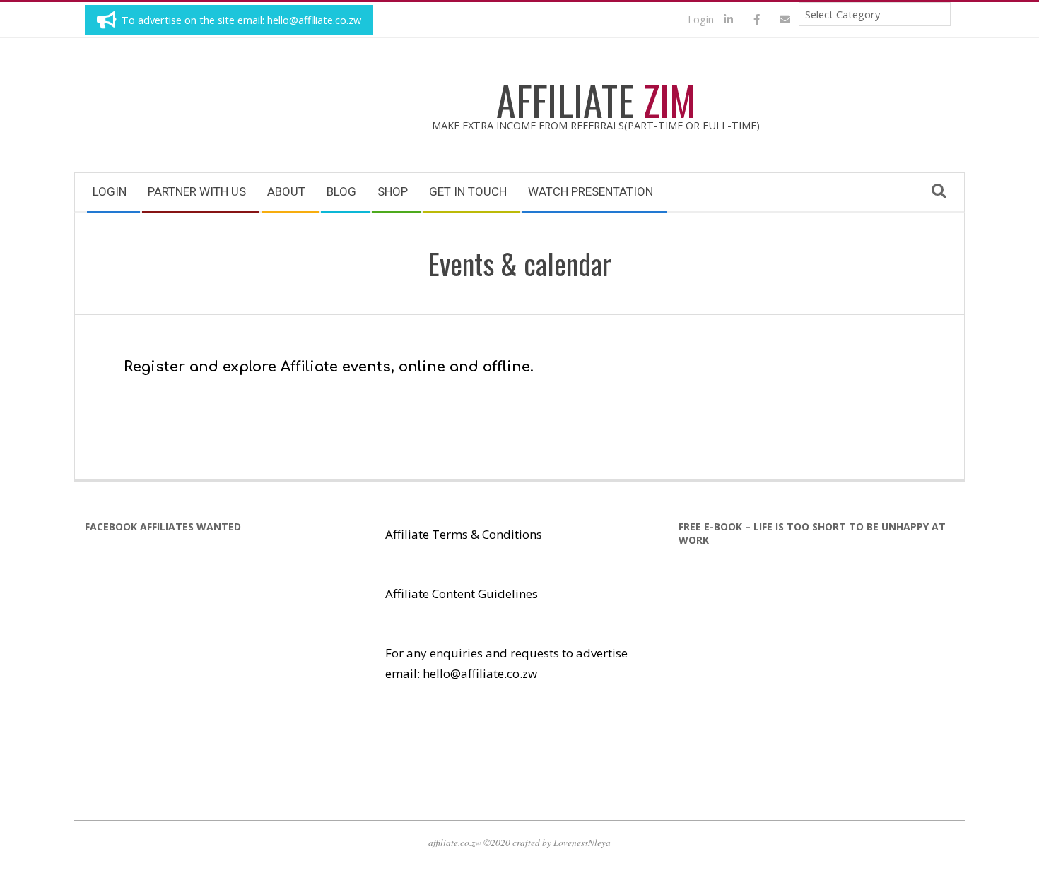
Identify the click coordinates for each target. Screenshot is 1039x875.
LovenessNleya (582, 842)
